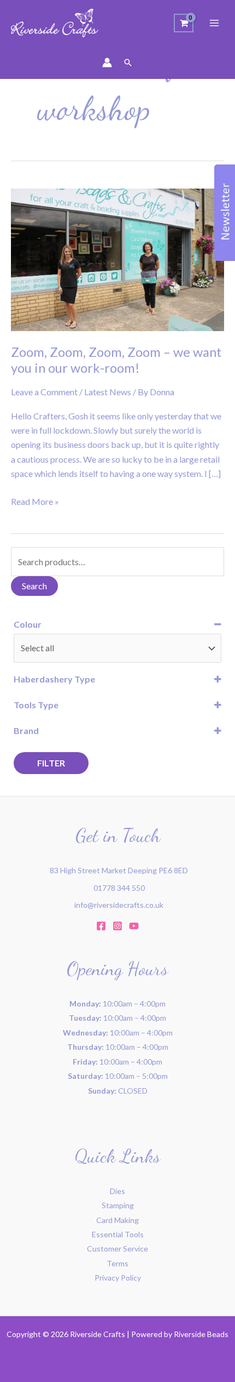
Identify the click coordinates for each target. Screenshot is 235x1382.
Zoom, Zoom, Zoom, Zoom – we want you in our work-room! (116, 360)
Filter (51, 763)
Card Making (117, 1220)
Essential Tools (118, 1234)
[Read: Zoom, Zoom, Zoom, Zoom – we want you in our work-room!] (117, 258)
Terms (117, 1263)
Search (34, 586)
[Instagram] (117, 926)
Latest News (107, 391)
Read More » (35, 500)
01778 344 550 (119, 887)
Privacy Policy (118, 1277)
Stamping (118, 1205)
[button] (128, 62)
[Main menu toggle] (214, 23)
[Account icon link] (107, 62)
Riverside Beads (201, 1334)
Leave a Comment (44, 391)
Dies (117, 1191)
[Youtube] (134, 926)
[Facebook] (101, 926)
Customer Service (117, 1248)
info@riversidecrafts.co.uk (118, 904)
